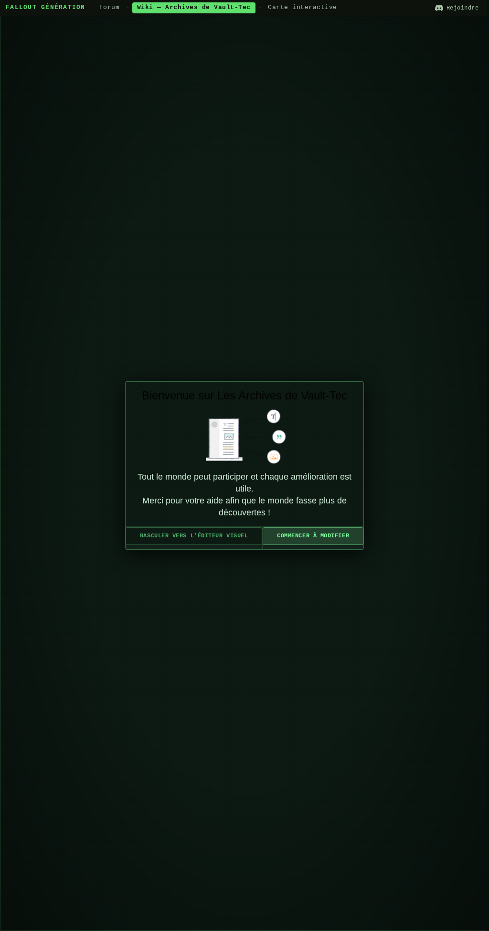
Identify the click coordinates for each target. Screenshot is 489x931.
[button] (194, 535)
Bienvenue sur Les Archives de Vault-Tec (244, 395)
